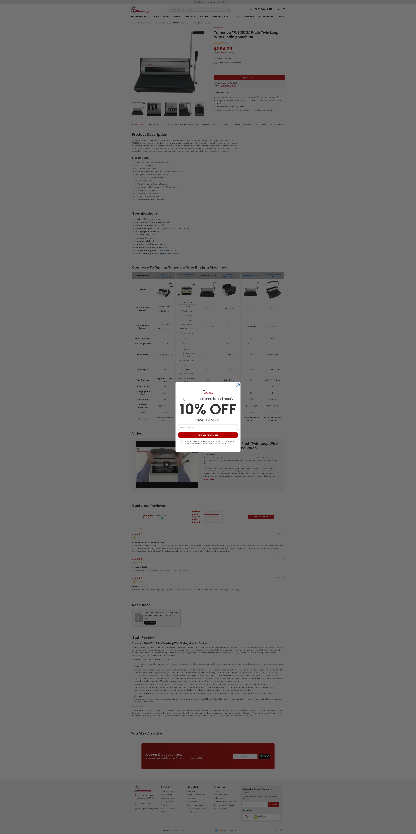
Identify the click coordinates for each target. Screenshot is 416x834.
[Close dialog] (238, 385)
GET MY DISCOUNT (208, 435)
